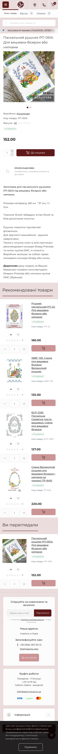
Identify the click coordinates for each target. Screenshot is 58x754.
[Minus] (12, 154)
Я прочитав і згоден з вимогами (31, 621)
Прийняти (30, 747)
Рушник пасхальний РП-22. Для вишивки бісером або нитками (43, 310)
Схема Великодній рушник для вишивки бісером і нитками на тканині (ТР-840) (43, 474)
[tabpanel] (29, 76)
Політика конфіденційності (32, 620)
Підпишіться (42, 613)
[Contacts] (44, 4)
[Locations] (34, 4)
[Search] (6, 23)
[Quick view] (10, 334)
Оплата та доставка (24, 168)
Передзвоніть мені (29, 649)
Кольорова (23, 113)
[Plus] (12, 151)
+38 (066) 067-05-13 (30, 644)
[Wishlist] (18, 334)
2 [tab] (30, 107)
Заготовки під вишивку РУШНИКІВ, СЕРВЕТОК (31, 30)
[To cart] (43, 348)
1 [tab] (27, 107)
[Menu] (5, 4)
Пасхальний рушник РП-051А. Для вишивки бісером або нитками (42, 545)
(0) (15, 123)
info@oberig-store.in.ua (29, 691)
